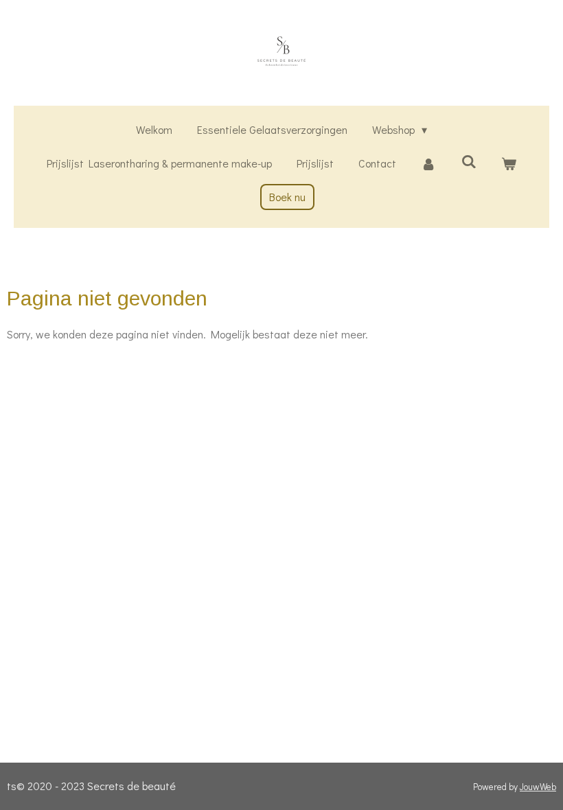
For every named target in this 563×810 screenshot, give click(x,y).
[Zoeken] (468, 161)
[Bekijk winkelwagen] (508, 163)
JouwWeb (538, 786)
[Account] (428, 163)
